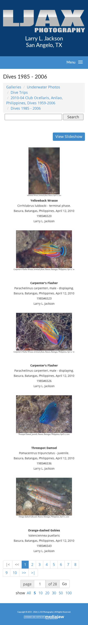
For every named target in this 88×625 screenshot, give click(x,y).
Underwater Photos (43, 87)
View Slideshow (68, 136)
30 (54, 592)
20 (47, 592)
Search (73, 116)
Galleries (13, 87)
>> (24, 572)
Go (64, 583)
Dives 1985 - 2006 (26, 108)
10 (15, 572)
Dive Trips (19, 92)
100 (68, 592)
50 (61, 592)
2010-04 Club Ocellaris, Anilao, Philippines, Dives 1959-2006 (34, 100)
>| (33, 572)
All (29, 592)
